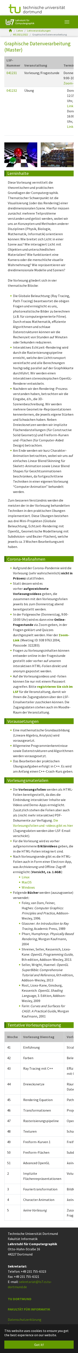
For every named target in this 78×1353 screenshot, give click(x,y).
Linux (25, 877)
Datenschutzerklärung (24, 1319)
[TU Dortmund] (37, 8)
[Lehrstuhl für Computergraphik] (19, 21)
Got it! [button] (39, 1344)
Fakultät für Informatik (29, 1309)
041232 (11, 90)
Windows (28, 887)
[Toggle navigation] (67, 22)
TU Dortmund (19, 1299)
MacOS (27, 882)
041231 (11, 73)
